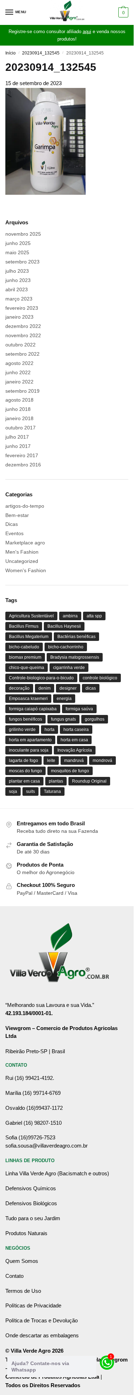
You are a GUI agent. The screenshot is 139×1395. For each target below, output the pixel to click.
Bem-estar (17, 515)
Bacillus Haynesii (64, 626)
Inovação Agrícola (74, 750)
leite (51, 760)
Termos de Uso (23, 1291)
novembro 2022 (23, 335)
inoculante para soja (28, 750)
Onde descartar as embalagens (42, 1335)
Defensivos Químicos (30, 1188)
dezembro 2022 (23, 326)
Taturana (52, 791)
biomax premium (25, 657)
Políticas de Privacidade (33, 1305)
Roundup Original (89, 781)
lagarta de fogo (23, 760)
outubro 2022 (20, 345)
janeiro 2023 (19, 317)
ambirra (70, 615)
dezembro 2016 (23, 464)
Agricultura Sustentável (31, 615)
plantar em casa (24, 781)
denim (44, 688)
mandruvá (74, 760)
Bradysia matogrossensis (74, 657)
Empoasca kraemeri (28, 698)
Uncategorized (21, 561)
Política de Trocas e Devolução (41, 1320)
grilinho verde (22, 729)
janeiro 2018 (19, 418)
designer (68, 688)
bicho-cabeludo (24, 646)
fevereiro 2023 (21, 308)
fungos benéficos (25, 719)
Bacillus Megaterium (28, 636)
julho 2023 (17, 271)
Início (10, 53)
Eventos (14, 533)
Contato (14, 1276)
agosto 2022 (19, 363)
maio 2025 (17, 252)
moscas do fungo (25, 770)
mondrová (102, 760)
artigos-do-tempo (24, 506)
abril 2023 (16, 289)
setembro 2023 (22, 262)
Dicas (11, 524)
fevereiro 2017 (21, 455)
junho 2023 (18, 280)
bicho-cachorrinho (65, 646)
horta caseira (76, 729)
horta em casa (74, 739)
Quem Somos (21, 1261)
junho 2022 (18, 372)
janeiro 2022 (19, 382)
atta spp (94, 615)
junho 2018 (18, 409)
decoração (19, 688)
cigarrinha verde (69, 667)
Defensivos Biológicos (31, 1203)
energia (64, 698)
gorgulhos (94, 719)
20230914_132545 (41, 53)
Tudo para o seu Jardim (32, 1218)
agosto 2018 (19, 400)
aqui (87, 31)
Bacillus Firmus (23, 626)
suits (30, 791)
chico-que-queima (26, 667)
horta (50, 729)
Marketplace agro (25, 542)
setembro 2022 (22, 354)
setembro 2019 (22, 391)
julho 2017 (17, 437)
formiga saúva (79, 708)
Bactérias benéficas (76, 636)
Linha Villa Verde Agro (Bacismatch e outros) (57, 1173)
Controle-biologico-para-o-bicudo (41, 677)
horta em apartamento (30, 739)
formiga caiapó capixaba (33, 708)
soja (13, 791)
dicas (91, 688)
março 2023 (18, 299)
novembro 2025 (23, 234)
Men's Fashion (21, 552)
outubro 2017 (20, 427)
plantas (56, 781)
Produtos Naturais (26, 1233)
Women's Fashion (25, 570)
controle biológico (100, 677)
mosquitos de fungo (70, 770)
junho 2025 (18, 243)
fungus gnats (63, 719)
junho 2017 (18, 446)
